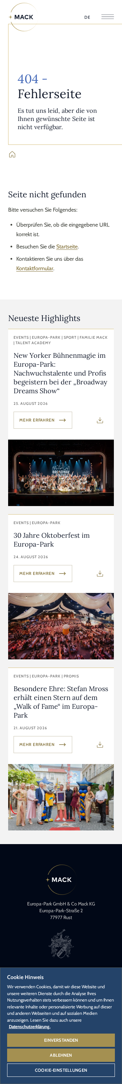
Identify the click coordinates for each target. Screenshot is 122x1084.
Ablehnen (61, 1055)
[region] (61, 1025)
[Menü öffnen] (107, 17)
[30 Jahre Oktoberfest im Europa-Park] (61, 587)
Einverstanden (61, 1040)
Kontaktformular (34, 268)
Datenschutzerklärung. (29, 1026)
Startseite (67, 246)
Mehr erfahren (36, 420)
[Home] (23, 17)
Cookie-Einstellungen (61, 1070)
